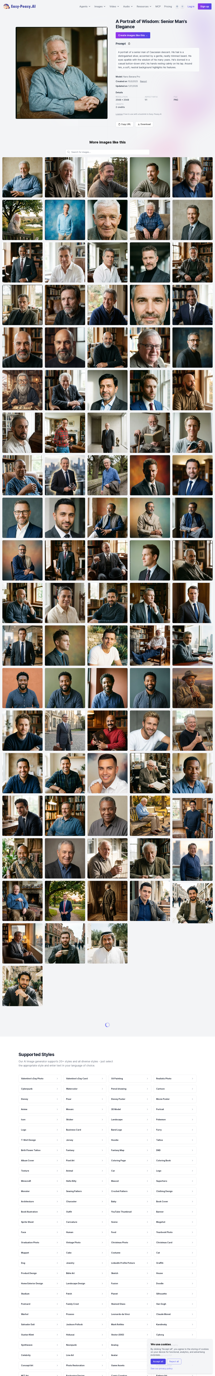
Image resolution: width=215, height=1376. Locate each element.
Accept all (158, 1361)
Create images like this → (133, 35)
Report (143, 81)
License (119, 114)
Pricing (168, 6)
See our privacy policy (162, 1368)
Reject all (174, 1361)
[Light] (182, 6)
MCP (158, 6)
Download (146, 124)
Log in (191, 6)
